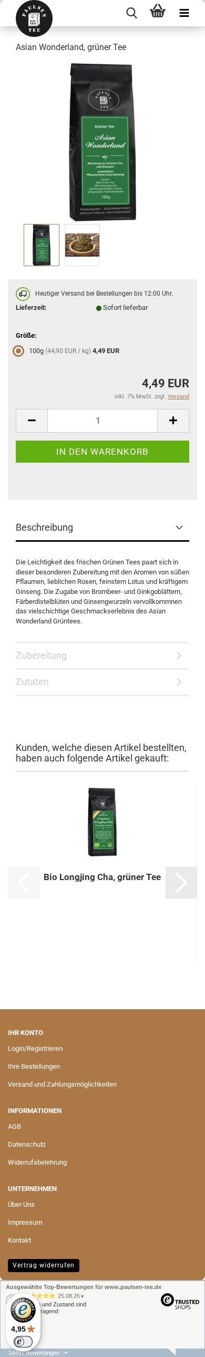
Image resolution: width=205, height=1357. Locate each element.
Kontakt (19, 1240)
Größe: (26, 335)
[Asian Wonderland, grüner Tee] (103, 141)
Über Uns (21, 1204)
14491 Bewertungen (33, 1353)
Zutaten (32, 681)
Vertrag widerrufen (44, 1265)
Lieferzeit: (31, 307)
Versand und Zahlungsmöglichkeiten (62, 1084)
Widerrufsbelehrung (37, 1162)
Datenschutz (27, 1144)
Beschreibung (44, 527)
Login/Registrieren (35, 1048)
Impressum (25, 1222)
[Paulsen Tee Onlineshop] (30, 18)
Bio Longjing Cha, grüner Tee (102, 877)
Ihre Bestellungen (34, 1066)
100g (74, 351)
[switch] (23, 1342)
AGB (14, 1126)
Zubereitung (41, 655)
